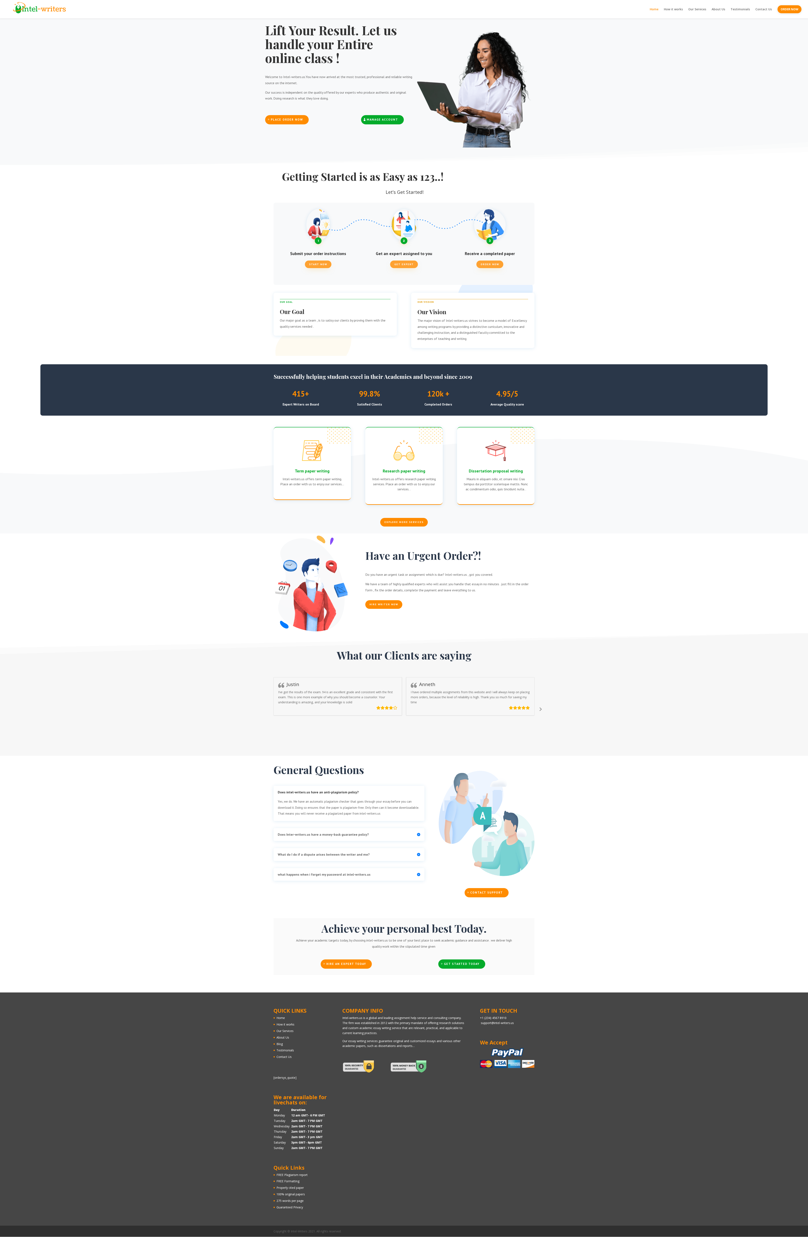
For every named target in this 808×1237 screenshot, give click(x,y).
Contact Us (763, 9)
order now (490, 264)
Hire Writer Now (383, 604)
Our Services (697, 9)
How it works (673, 9)
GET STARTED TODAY (462, 964)
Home (654, 9)
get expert (404, 264)
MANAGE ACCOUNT (382, 119)
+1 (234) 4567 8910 (493, 1018)
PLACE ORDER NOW (287, 119)
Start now (318, 264)
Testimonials (740, 9)
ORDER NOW (789, 9)
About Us (718, 9)
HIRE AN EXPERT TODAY (346, 964)
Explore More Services (404, 522)
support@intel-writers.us (497, 1023)
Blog (279, 1044)
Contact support (486, 892)
